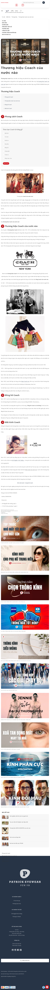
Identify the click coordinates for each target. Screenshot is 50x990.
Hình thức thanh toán (16, 933)
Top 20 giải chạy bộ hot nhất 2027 (9, 690)
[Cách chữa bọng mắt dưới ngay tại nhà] (25, 735)
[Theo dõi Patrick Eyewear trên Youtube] (13, 950)
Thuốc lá (6, 154)
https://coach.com (25, 381)
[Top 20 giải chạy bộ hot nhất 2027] (25, 676)
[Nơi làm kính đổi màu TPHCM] (5, 844)
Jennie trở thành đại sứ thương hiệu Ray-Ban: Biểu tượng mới (16, 719)
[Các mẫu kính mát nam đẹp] (5, 838)
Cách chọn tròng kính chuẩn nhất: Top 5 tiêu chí (13, 601)
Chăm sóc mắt (6, 30)
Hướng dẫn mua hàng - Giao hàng (16, 931)
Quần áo (6, 140)
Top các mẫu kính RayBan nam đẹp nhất (19, 822)
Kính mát (12, 12)
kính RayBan (15, 460)
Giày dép (7, 144)
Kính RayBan (7, 12)
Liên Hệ (16, 929)
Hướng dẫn (5, 24)
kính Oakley (21, 460)
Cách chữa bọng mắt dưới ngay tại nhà (10, 749)
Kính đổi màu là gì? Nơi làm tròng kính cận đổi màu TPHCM (15, 807)
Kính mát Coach (20, 482)
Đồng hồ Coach (8, 104)
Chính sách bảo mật (16, 943)
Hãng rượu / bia (8, 158)
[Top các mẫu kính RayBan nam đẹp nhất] (5, 823)
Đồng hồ (6, 147)
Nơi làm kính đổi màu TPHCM (16, 843)
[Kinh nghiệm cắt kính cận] (5, 817)
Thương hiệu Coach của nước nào (12, 100)
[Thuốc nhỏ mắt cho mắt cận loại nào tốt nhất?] (25, 528)
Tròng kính (21, 12)
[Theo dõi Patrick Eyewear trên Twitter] (21, 950)
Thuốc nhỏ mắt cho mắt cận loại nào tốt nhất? (12, 542)
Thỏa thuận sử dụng (16, 945)
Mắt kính (4, 22)
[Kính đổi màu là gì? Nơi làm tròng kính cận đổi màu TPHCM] (25, 792)
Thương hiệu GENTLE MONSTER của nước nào (20, 828)
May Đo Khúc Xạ (6, 34)
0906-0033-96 (25, 960)
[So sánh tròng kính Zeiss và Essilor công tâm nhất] (25, 617)
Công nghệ (7, 151)
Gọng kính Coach (29, 482)
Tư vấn (4, 20)
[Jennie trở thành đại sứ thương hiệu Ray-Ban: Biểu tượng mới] (25, 705)
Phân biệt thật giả (7, 26)
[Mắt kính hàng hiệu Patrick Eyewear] (6, 2)
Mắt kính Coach (8, 108)
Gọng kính (16, 12)
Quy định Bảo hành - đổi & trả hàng (16, 935)
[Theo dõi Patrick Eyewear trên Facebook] (18, 950)
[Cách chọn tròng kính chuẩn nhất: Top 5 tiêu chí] (25, 587)
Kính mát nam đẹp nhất (15, 837)
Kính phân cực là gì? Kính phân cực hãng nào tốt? (13, 777)
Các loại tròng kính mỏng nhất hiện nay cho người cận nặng (16, 660)
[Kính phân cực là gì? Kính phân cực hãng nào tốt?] (25, 763)
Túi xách (6, 136)
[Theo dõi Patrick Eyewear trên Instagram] (16, 950)
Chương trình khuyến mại (9, 32)
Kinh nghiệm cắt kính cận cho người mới (19, 816)
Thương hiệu (5, 28)
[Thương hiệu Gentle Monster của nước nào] (5, 830)
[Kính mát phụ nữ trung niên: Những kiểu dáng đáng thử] (25, 558)
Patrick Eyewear (4, 971)
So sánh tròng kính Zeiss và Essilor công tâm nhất (13, 631)
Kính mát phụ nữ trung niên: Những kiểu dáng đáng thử (14, 572)
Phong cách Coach (9, 97)
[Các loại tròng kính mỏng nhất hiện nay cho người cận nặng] (25, 646)
